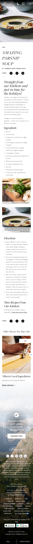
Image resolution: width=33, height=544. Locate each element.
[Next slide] (31, 354)
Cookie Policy (8, 513)
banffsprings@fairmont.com (16, 495)
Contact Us (8, 498)
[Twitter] (12, 456)
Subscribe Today (17, 436)
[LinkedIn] (25, 456)
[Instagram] (16, 456)
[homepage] (8, 4)
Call (8, 541)
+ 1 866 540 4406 (20, 490)
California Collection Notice (22, 511)
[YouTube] (20, 456)
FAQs (28, 503)
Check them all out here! (19, 312)
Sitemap (28, 506)
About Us (10, 501)
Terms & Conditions (23, 508)
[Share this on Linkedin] (22, 73)
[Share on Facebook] (11, 73)
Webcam (21, 503)
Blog (26, 498)
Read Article (8, 385)
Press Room (19, 506)
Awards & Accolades (9, 503)
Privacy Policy (7, 511)
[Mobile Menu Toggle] (23, 3)
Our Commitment (7, 506)
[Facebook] (7, 456)
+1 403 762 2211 (21, 492)
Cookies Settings (22, 513)
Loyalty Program (20, 501)
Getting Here (18, 498)
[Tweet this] (16, 73)
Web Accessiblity (9, 508)
